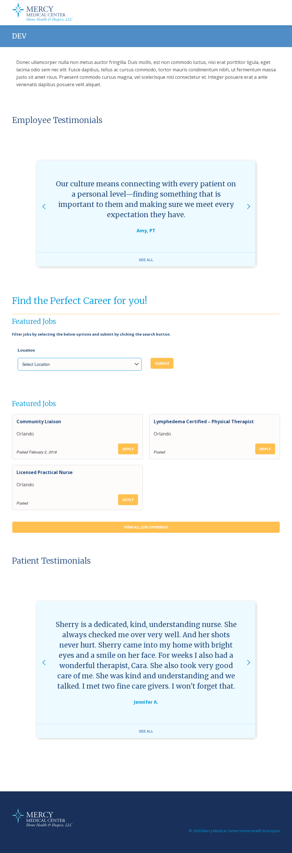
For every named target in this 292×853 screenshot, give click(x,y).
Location (26, 350)
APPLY (128, 448)
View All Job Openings (146, 527)
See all (146, 259)
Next (248, 214)
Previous (43, 214)
